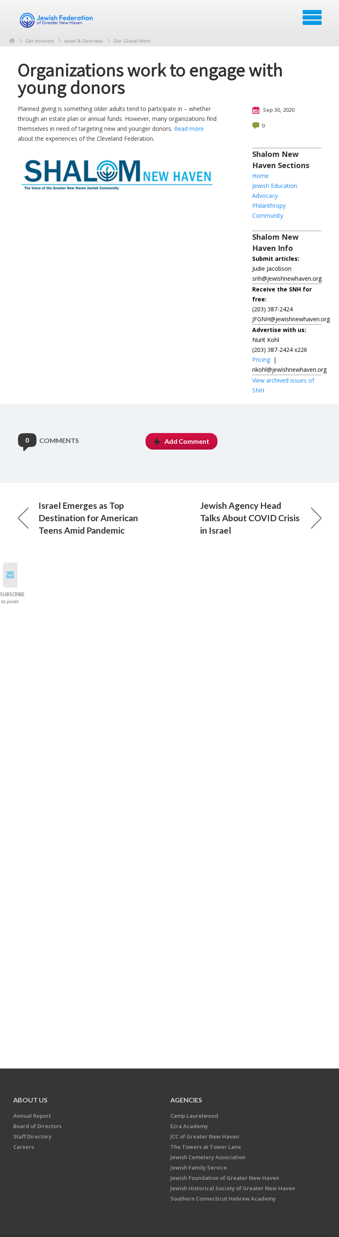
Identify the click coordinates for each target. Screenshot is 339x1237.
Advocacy (265, 196)
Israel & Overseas (83, 41)
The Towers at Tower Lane (205, 1146)
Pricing (261, 359)
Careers (23, 1146)
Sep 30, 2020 (278, 109)
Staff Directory (32, 1136)
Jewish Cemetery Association (208, 1157)
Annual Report (32, 1115)
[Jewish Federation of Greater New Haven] (57, 20)
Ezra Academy (189, 1126)
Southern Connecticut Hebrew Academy (223, 1198)
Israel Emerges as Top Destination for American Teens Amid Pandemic (88, 517)
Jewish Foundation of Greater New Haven (224, 1178)
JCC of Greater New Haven (204, 1136)
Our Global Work (131, 41)
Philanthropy (269, 205)
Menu (312, 17)
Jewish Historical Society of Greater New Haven (232, 1188)
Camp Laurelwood (194, 1115)
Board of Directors (37, 1126)
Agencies (186, 1100)
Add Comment (187, 441)
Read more (189, 128)
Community (267, 215)
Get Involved (39, 41)
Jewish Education (274, 186)
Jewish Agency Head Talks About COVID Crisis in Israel (250, 517)
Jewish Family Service (198, 1167)
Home (12, 40)
